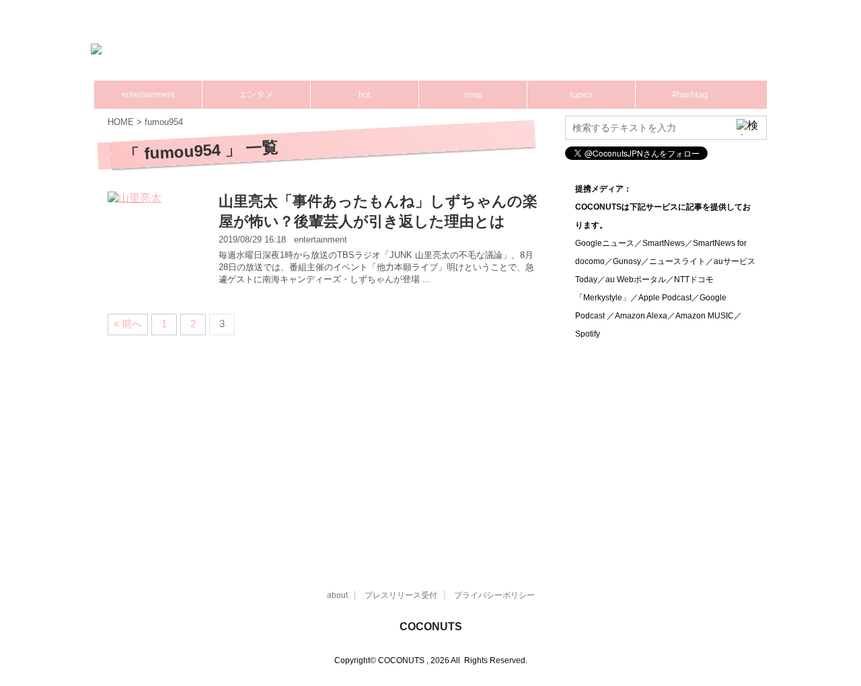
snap (472, 94)
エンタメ (256, 94)
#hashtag (690, 94)
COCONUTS (431, 626)
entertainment (148, 94)
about (337, 595)
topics (581, 94)
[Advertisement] (511, 50)
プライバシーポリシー (494, 595)
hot (365, 94)
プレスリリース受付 (401, 595)
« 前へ (128, 323)
